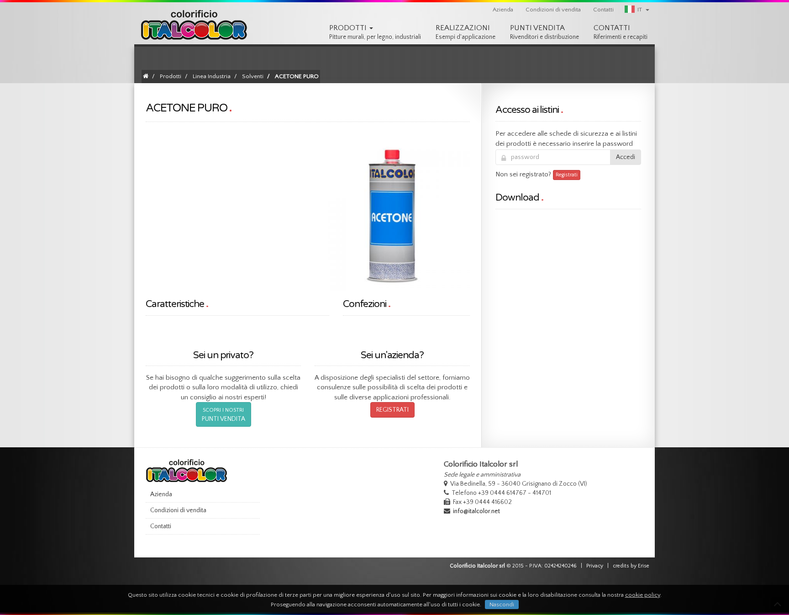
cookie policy (642, 595)
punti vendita (223, 415)
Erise (643, 566)
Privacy (594, 566)
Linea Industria (212, 76)
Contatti (603, 9)
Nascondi (501, 604)
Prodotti (375, 32)
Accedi (625, 157)
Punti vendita (544, 32)
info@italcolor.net (476, 511)
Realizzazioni (465, 32)
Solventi (252, 76)
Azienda (503, 9)
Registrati (392, 410)
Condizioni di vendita (553, 9)
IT (640, 9)
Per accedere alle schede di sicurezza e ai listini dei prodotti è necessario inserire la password (566, 138)
